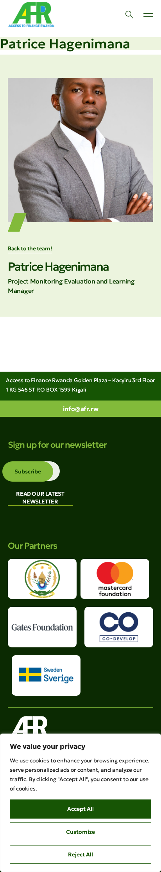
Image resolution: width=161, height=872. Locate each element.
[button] (148, 15)
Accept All (80, 808)
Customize (80, 831)
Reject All (80, 854)
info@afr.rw (80, 409)
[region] (80, 803)
